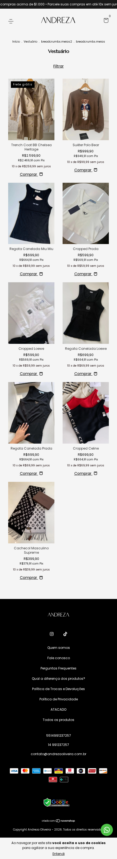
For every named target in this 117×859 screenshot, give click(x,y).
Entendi (59, 853)
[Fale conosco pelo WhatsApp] (107, 830)
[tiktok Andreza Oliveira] (65, 634)
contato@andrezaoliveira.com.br (58, 754)
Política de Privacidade (58, 699)
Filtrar (58, 66)
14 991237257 (58, 744)
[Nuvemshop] (59, 821)
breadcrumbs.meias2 (56, 42)
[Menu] (12, 21)
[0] (105, 21)
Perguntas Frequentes (58, 668)
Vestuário (31, 42)
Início (16, 42)
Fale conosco (58, 658)
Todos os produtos (58, 719)
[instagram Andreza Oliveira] (52, 634)
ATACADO (58, 709)
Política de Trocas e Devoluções (58, 689)
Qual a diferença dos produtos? (58, 678)
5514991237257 (58, 735)
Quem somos (58, 647)
